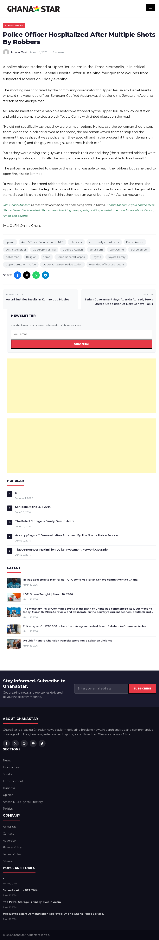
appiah (10, 242)
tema (46, 256)
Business (9, 788)
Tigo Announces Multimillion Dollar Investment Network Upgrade (61, 549)
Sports (7, 774)
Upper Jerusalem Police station (62, 264)
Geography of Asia (44, 249)
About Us (9, 827)
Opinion (8, 795)
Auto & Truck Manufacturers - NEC (42, 242)
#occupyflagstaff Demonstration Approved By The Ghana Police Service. (66, 535)
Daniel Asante (135, 242)
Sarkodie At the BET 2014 (33, 507)
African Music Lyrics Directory (23, 802)
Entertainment (13, 781)
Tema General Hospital (71, 256)
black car (76, 242)
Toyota (96, 256)
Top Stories (14, 25)
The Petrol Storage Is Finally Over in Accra (44, 521)
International (11, 767)
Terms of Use (12, 854)
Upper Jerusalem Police (21, 264)
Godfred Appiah (73, 249)
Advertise (9, 840)
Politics (8, 808)
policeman (12, 256)
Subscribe (81, 344)
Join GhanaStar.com (16, 204)
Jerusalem (96, 249)
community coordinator (104, 242)
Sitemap (8, 861)
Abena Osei (19, 52)
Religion (31, 256)
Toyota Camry (116, 256)
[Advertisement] (81, 385)
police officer (139, 249)
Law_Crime (117, 249)
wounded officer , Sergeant (106, 264)
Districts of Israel (16, 249)
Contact (8, 833)
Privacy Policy (12, 847)
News (7, 760)
